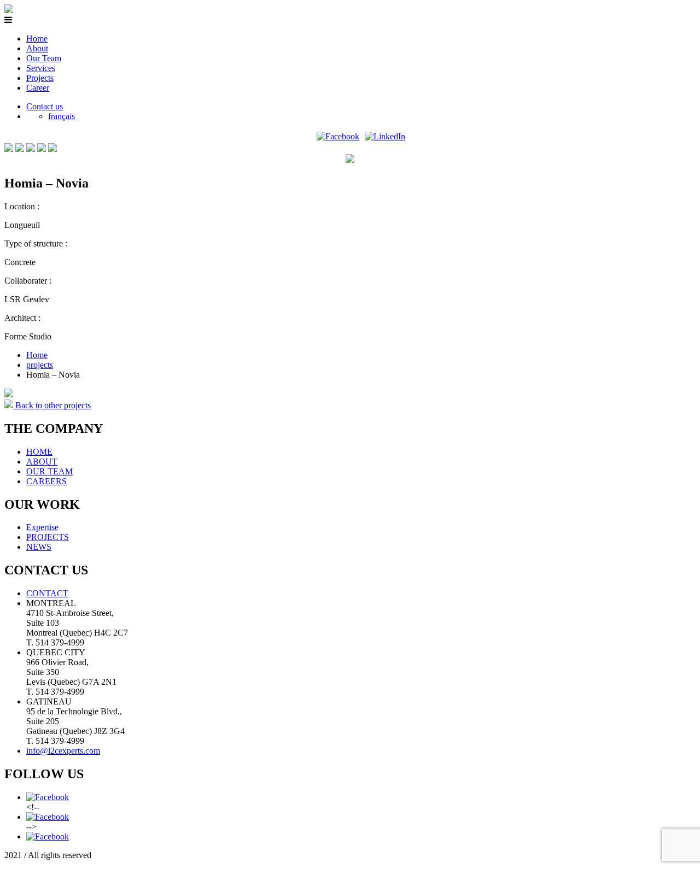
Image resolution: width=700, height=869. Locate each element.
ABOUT (41, 461)
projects (39, 364)
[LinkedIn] (385, 136)
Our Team (43, 58)
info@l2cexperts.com (63, 750)
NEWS (38, 546)
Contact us (44, 106)
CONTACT (47, 593)
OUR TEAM (49, 471)
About (37, 48)
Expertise (42, 527)
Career (37, 87)
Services (40, 68)
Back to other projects (52, 405)
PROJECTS (47, 537)
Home (37, 38)
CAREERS (46, 481)
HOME (39, 451)
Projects (40, 78)
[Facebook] (338, 136)
